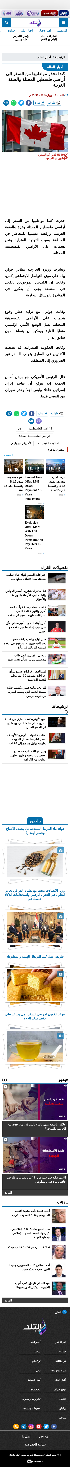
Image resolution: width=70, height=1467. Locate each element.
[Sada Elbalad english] (7, 13)
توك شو (36, 1360)
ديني (38, 1370)
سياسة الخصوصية (35, 1444)
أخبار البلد (27, 30)
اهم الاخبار (45, 30)
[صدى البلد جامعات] (32, 13)
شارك (37, 102)
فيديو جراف (60, 1389)
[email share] (6, 103)
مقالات (62, 1417)
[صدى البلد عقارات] (19, 13)
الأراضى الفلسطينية (40, 428)
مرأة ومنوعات (58, 1370)
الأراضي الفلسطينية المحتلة (35, 435)
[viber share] (39, 421)
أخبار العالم (44, 57)
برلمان (62, 1408)
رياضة (37, 1351)
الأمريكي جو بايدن (21, 443)
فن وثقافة (60, 1360)
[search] (6, 22)
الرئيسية (62, 30)
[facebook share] (29, 103)
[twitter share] (21, 103)
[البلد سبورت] (49, 13)
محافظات (36, 1389)
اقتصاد (62, 1398)
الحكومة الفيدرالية (48, 443)
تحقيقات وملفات (32, 1408)
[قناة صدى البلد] (64, 13)
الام (20, 428)
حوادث (11, 30)
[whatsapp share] (14, 103)
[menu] (63, 22)
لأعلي (58, 1312)
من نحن (43, 1436)
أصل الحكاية (34, 1379)
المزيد (8, 1192)
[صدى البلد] (35, 22)
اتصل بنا (26, 1436)
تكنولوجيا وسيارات (31, 1398)
